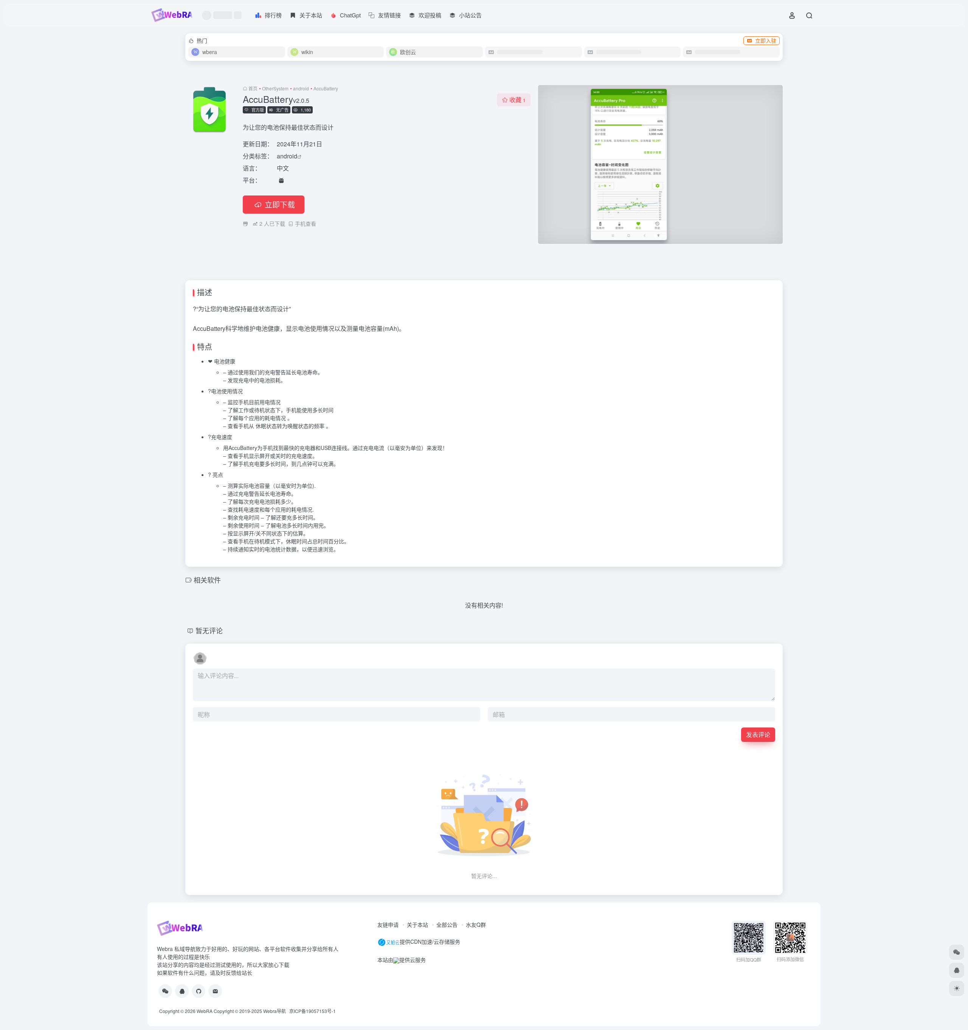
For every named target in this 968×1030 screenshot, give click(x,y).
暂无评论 (209, 630)
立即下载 (280, 204)
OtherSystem (275, 88)
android (301, 88)
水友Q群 (476, 924)
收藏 (517, 99)
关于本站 (417, 924)
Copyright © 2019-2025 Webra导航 (251, 1011)
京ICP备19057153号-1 (312, 1011)
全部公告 (447, 924)
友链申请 (388, 924)
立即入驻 (765, 40)
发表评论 (758, 734)
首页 (253, 88)
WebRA (205, 1011)
